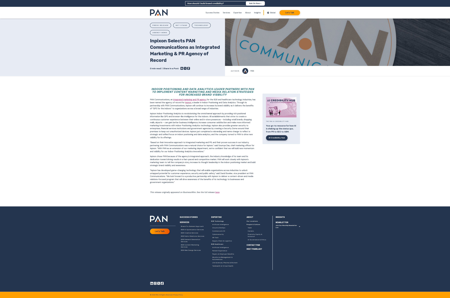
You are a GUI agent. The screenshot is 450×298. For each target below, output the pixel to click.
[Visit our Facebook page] (162, 284)
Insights (257, 12)
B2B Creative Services (189, 233)
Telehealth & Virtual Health (222, 266)
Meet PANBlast (254, 249)
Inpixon (188, 102)
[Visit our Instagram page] (155, 284)
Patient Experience (219, 251)
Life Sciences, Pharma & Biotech (225, 263)
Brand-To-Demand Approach (192, 226)
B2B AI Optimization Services (192, 230)
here (217, 192)
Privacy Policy (178, 295)
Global (272, 12)
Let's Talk (160, 231)
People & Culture (253, 224)
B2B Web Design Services (191, 250)
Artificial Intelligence (220, 224)
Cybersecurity (218, 234)
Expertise (238, 12)
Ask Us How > (255, 3)
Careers (251, 231)
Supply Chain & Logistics (222, 241)
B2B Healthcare (217, 244)
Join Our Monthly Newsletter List (286, 226)
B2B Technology (217, 221)
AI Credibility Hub (277, 138)
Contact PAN (253, 245)
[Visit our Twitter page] (158, 284)
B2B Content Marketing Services (190, 246)
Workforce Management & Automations (222, 258)
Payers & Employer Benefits (223, 254)
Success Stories (212, 12)
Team (250, 228)
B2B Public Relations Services (192, 236)
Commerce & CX (218, 231)
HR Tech (215, 238)
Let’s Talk (289, 12)
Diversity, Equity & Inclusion (255, 235)
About (248, 12)
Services (226, 12)
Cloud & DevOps (218, 228)
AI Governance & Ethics (257, 240)
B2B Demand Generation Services (190, 241)
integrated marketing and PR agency (189, 99)
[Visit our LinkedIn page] (151, 284)
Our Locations (252, 221)
